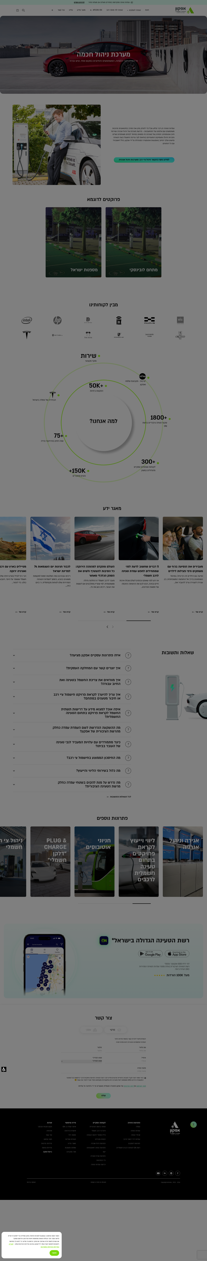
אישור (54, 1253)
